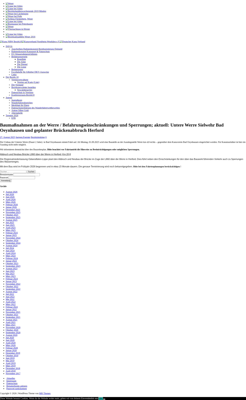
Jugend (9, 97)
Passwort (4, 177)
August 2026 (11, 192)
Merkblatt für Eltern (20, 105)
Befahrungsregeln (19, 56)
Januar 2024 (11, 261)
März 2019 (11, 366)
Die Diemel (22, 64)
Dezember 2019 (13, 353)
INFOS (9, 46)
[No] (104, 399)
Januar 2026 (11, 207)
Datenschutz (12, 383)
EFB (13, 118)
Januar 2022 (11, 309)
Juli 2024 (10, 248)
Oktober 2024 (12, 240)
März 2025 (11, 230)
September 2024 (13, 243)
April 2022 (11, 302)
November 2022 (13, 284)
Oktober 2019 (12, 355)
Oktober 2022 (12, 286)
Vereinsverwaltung (19, 79)
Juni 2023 (10, 271)
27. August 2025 (7, 137)
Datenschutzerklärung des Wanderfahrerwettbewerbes (35, 108)
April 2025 (11, 227)
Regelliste (21, 59)
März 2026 (11, 202)
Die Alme (21, 62)
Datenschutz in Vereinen (22, 92)
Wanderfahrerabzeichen (22, 102)
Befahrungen (17, 69)
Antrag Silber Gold (20, 110)
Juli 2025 (10, 222)
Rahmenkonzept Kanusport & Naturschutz (30, 51)
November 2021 (13, 312)
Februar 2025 (12, 233)
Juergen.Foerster (23, 137)
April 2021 (11, 322)
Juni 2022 (10, 297)
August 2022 (11, 291)
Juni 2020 (10, 340)
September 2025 (13, 217)
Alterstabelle (17, 113)
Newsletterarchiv (24, 90)
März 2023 (11, 276)
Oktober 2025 (12, 215)
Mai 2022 (10, 299)
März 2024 (11, 256)
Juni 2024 (10, 250)
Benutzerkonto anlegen (16, 386)
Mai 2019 (10, 360)
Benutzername (7, 174)
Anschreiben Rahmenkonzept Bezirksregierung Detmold (36, 49)
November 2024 (13, 238)
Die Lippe (21, 67)
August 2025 (11, 220)
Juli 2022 (10, 294)
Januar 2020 (11, 350)
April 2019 (11, 363)
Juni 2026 (10, 197)
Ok (101, 398)
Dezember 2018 (13, 368)
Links (14, 74)
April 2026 (11, 199)
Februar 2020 (12, 348)
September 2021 (13, 317)
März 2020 (11, 345)
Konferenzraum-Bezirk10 (22, 95)
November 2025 (13, 212)
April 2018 (11, 371)
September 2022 (13, 289)
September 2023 (13, 266)
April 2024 (11, 253)
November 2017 (13, 373)
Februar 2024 (12, 258)
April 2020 (11, 343)
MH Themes (45, 393)
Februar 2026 (12, 204)
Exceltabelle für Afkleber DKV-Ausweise (30, 72)
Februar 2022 (12, 307)
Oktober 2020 (12, 330)
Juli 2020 (10, 337)
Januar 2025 (11, 235)
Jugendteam (16, 100)
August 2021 (11, 320)
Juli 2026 (10, 194)
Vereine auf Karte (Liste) (28, 82)
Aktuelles (10, 378)
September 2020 (13, 332)
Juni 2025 (10, 225)
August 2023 (11, 268)
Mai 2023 (10, 273)
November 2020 (13, 327)
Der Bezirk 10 (12, 77)
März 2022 (11, 304)
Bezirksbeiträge (38, 137)
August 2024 (11, 245)
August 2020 (11, 335)
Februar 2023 (12, 279)
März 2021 (11, 325)
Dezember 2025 (13, 210)
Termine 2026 (12, 115)
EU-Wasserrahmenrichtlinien (24, 54)
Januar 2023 (11, 281)
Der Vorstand (17, 85)
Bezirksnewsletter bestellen (23, 87)
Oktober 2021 (12, 314)
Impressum (11, 381)
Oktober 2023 (12, 263)
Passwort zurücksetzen (16, 388)
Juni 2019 (10, 358)
